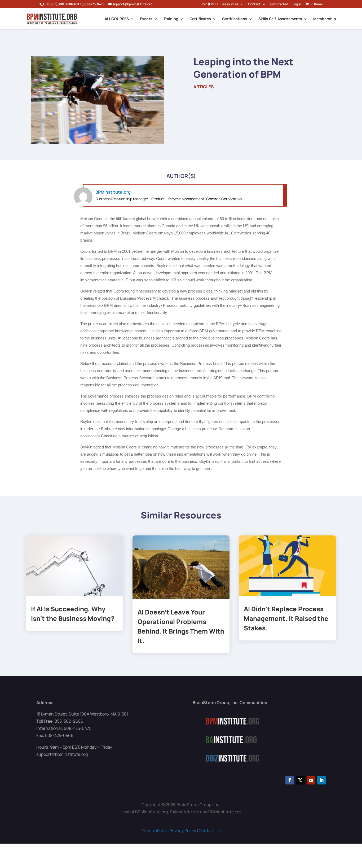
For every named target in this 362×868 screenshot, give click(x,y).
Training (171, 19)
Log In (297, 4)
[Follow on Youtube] (311, 780)
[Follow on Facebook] (289, 780)
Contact (254, 4)
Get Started (279, 4)
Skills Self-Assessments (280, 19)
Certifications (234, 19)
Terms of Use (154, 831)
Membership (324, 19)
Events (146, 19)
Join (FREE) (209, 4)
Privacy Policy (182, 831)
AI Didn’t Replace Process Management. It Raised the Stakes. (286, 618)
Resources (230, 4)
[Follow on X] (300, 780)
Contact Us (209, 831)
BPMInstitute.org (113, 192)
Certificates (200, 19)
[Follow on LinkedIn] (321, 780)
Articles (203, 87)
